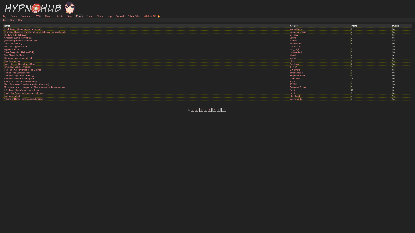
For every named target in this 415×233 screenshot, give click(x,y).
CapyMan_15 (296, 99)
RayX (292, 81)
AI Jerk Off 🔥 (152, 16)
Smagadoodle (296, 73)
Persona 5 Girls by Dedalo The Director (22, 70)
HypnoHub (12, 4)
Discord (119, 16)
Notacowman (296, 43)
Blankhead (295, 96)
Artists (59, 16)
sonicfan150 (295, 78)
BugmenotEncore (298, 32)
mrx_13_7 (294, 49)
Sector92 (294, 35)
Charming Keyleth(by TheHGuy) (19, 75)
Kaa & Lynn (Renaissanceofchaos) (20, 81)
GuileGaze (295, 46)
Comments (26, 16)
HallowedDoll (296, 52)
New (12, 20)
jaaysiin (293, 40)
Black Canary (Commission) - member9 (22, 29)
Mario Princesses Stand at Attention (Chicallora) (26, 84)
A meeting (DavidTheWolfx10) (18, 38)
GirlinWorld (295, 70)
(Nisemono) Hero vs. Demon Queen (20, 40)
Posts (14, 16)
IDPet (292, 61)
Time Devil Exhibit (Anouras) (17, 67)
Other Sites (134, 16)
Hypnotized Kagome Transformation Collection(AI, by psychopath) (35, 32)
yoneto (293, 38)
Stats (100, 16)
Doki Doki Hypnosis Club (15, 46)
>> (224, 110)
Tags (69, 16)
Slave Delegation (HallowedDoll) (19, 52)
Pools (79, 16)
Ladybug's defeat (12, 96)
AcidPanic (294, 64)
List (5, 20)
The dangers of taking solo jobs (19, 58)
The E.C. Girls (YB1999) (15, 35)
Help (109, 16)
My (5, 16)
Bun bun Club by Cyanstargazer (19, 78)
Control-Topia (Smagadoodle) (17, 73)
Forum (89, 16)
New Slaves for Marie (14, 55)
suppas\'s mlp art (12, 49)
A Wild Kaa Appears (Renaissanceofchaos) (24, 93)
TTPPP (293, 67)
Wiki (38, 16)
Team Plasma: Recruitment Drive (19, 64)
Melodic (293, 55)
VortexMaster (296, 29)
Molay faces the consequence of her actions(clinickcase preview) (34, 87)
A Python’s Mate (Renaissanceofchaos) (22, 90)
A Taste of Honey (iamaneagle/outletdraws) (24, 99)
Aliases (49, 16)
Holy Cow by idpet (12, 61)
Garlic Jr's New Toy (13, 43)
